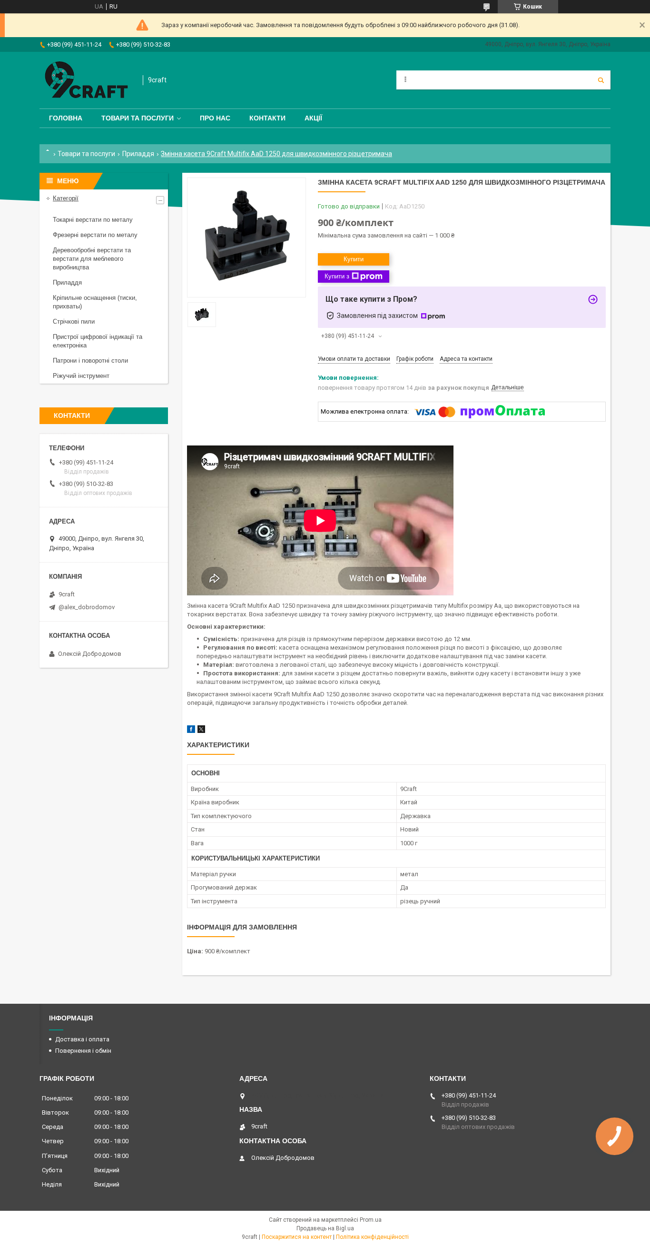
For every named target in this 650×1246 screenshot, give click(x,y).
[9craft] (86, 80)
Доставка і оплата (82, 1039)
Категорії (66, 198)
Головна (65, 118)
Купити (354, 259)
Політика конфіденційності (372, 1237)
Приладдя (138, 154)
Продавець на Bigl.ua (325, 1228)
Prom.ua (371, 1219)
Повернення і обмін (83, 1050)
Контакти (267, 118)
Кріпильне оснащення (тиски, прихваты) (95, 302)
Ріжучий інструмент (81, 375)
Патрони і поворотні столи (90, 360)
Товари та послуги (137, 118)
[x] (201, 730)
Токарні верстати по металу (93, 219)
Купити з (337, 276)
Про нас (215, 118)
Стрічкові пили (74, 321)
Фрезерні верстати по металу (95, 234)
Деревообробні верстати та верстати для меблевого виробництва (92, 259)
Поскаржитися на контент (297, 1237)
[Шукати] (601, 79)
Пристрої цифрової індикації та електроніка (97, 341)
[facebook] (191, 730)
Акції (313, 118)
